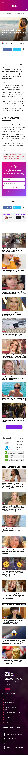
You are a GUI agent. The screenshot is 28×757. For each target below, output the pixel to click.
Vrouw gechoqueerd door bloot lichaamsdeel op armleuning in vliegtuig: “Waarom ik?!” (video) (13, 642)
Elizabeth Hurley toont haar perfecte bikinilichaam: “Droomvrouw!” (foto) (14, 399)
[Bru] (3, 43)
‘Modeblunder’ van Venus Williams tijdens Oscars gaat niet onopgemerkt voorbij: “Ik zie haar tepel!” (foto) (13, 485)
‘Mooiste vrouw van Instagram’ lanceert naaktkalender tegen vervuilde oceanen (14, 156)
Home (3, 13)
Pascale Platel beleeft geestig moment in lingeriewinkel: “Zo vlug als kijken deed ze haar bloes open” (14, 292)
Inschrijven (14, 187)
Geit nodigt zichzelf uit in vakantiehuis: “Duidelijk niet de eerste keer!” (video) (12, 250)
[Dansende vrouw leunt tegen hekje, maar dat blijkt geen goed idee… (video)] (14, 410)
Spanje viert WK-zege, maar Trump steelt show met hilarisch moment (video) (14, 662)
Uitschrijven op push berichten (15, 712)
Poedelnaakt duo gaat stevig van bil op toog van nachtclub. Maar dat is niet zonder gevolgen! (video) (13, 573)
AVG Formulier (10, 702)
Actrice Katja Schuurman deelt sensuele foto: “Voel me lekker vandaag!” (13, 551)
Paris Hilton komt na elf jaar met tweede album (11, 219)
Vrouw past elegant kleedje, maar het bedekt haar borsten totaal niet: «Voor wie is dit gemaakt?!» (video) (13, 508)
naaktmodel (14, 201)
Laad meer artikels (13, 427)
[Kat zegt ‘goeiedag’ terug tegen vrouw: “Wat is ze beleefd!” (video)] (14, 325)
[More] (23, 49)
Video (4, 245)
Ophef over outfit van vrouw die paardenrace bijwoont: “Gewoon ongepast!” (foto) (12, 378)
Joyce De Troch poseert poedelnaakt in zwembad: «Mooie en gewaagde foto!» (12, 530)
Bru (10, 43)
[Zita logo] (14, 5)
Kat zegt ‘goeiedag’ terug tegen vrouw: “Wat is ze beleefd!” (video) (13, 335)
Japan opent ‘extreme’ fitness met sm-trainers (24, 219)
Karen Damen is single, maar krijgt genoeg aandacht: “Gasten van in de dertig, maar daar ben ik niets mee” (14, 356)
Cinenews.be (9, 717)
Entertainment (6, 288)
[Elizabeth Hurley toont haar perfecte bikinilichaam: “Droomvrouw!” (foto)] (14, 389)
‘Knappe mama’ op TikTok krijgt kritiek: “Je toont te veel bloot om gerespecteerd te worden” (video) (13, 596)
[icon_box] (13, 734)
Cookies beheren (10, 707)
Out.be (7, 720)
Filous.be (8, 722)
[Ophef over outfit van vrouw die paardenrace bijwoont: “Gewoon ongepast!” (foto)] (14, 367)
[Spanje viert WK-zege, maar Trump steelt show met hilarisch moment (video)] (14, 652)
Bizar (11, 13)
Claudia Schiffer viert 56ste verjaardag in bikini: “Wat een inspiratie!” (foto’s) (12, 314)
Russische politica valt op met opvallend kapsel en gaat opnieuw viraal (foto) (13, 622)
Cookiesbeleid (9, 700)
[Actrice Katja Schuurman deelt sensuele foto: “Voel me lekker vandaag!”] (14, 542)
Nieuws (7, 13)
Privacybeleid (9, 705)
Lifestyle (5, 267)
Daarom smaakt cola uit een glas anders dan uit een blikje (13, 271)
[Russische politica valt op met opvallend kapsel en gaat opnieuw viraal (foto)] (14, 613)
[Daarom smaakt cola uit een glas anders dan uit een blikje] (14, 261)
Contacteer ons (10, 715)
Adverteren (8, 710)
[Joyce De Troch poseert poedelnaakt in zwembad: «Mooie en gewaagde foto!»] (14, 521)
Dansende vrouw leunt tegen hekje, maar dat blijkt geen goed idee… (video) (14, 420)
